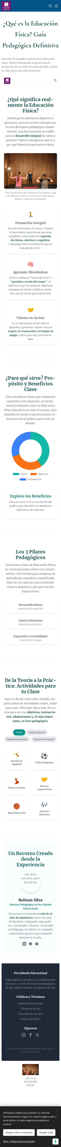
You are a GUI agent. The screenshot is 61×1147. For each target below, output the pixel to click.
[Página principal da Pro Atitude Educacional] (7, 81)
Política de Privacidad (30, 1003)
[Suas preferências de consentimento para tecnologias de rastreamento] (55, 1141)
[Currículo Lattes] (37, 944)
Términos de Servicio (30, 1013)
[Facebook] (30, 1035)
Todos (19, 732)
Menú (56, 6)
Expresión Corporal (44, 739)
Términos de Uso (30, 1008)
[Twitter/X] (37, 1035)
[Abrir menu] (55, 80)
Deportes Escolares (17, 739)
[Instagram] (23, 1035)
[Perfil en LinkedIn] (24, 944)
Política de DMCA (31, 1019)
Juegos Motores (37, 732)
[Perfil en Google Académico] (30, 944)
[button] (50, 6)
